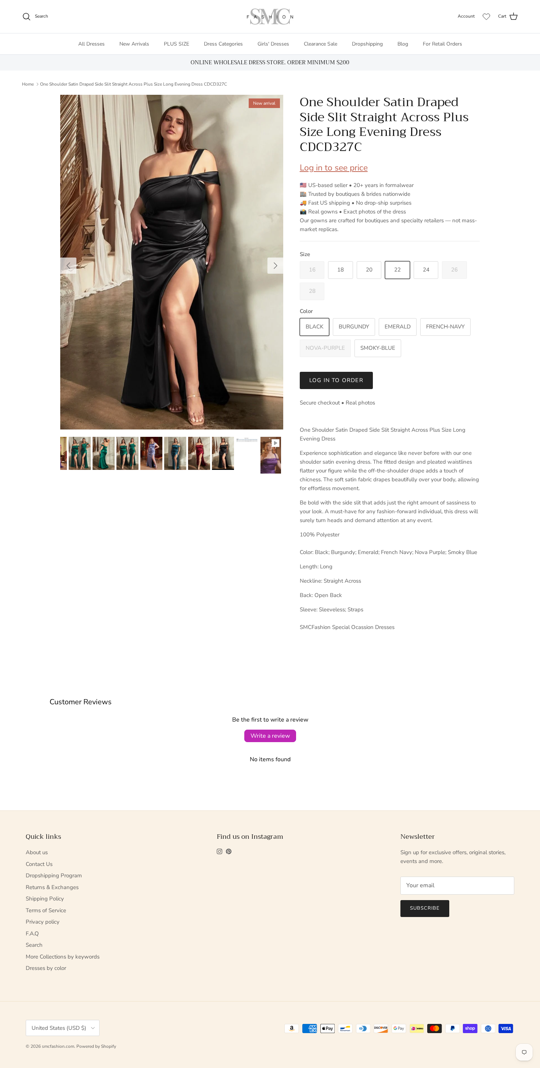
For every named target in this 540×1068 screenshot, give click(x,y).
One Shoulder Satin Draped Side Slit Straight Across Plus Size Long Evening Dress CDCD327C (133, 84)
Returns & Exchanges (52, 887)
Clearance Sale (320, 43)
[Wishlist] (486, 16)
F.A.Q (32, 933)
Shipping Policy (45, 898)
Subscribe (425, 908)
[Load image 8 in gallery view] (172, 262)
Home (28, 84)
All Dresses (91, 43)
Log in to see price (334, 167)
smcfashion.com (58, 1046)
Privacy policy (43, 921)
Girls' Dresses (273, 43)
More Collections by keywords (63, 956)
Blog (402, 43)
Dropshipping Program (54, 875)
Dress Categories (223, 43)
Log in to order (336, 380)
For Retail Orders (442, 43)
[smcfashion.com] (270, 16)
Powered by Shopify (96, 1046)
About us (37, 852)
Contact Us (39, 864)
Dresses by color (46, 968)
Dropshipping (367, 43)
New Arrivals (134, 43)
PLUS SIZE (176, 43)
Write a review (270, 736)
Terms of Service (46, 910)
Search (34, 945)
